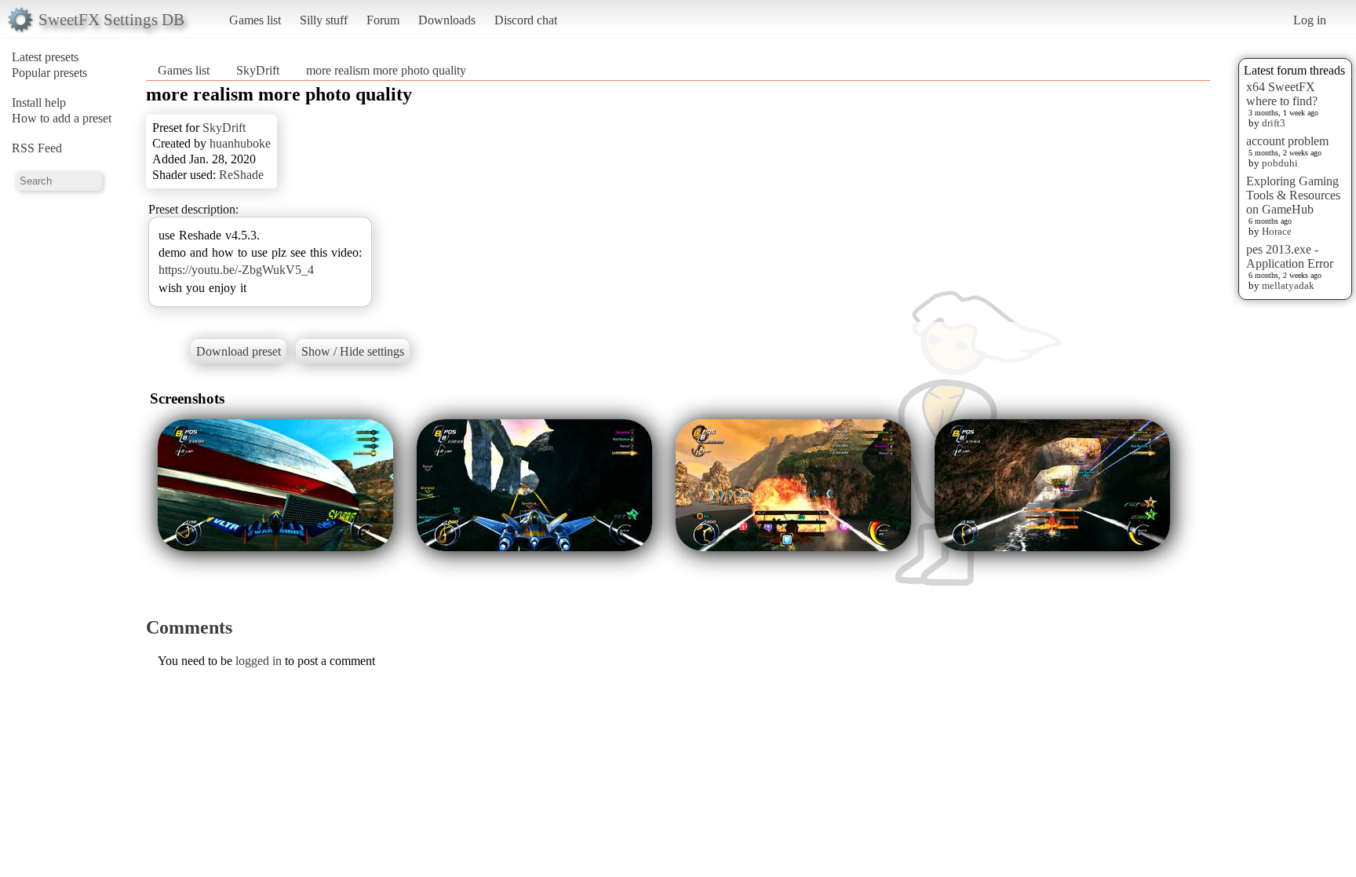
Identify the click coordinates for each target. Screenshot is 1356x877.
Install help (39, 102)
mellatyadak (1288, 285)
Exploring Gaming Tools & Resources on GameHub (1293, 195)
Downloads (447, 20)
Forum (382, 20)
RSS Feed (37, 148)
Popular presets (49, 72)
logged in (258, 660)
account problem (1287, 141)
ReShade (241, 174)
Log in (1309, 20)
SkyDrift (257, 70)
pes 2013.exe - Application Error (1289, 256)
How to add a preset (61, 118)
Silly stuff (324, 20)
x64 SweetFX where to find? (1282, 94)
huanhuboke (240, 143)
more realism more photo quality (386, 70)
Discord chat (525, 20)
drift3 (1273, 123)
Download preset (238, 351)
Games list (255, 20)
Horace (1277, 231)
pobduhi (1280, 163)
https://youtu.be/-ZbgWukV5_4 (236, 269)
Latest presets (45, 57)
